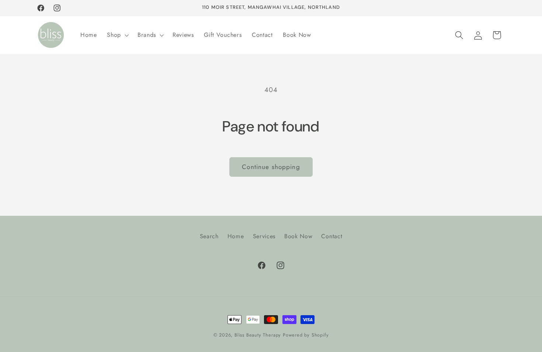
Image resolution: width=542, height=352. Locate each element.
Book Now (298, 236)
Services (264, 236)
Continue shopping (271, 166)
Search (209, 236)
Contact (331, 236)
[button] (117, 35)
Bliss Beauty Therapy (257, 334)
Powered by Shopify (306, 334)
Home (235, 236)
